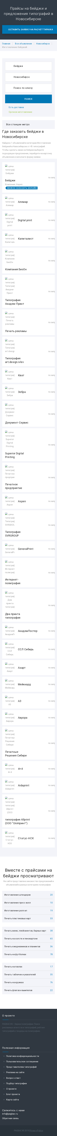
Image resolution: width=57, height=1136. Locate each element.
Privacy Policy (36, 1130)
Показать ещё (28, 855)
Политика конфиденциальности (22, 1056)
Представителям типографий (21, 1067)
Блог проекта (13, 1094)
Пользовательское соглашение (22, 1061)
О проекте (11, 1089)
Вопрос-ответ (13, 1078)
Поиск (28, 99)
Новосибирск (43, 43)
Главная (6, 43)
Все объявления (23, 43)
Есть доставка (16, 107)
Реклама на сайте (15, 1072)
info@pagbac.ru (10, 1114)
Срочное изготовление (20, 112)
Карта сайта (12, 1099)
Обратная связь (10, 1118)
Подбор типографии (16, 1083)
